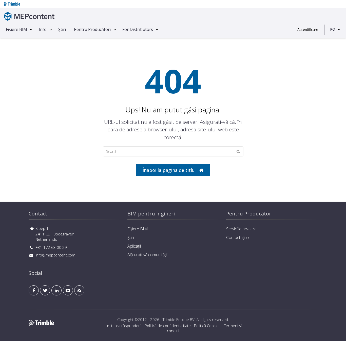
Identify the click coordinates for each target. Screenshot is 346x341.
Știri (62, 29)
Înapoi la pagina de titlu (169, 170)
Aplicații (134, 246)
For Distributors (137, 29)
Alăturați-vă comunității (147, 254)
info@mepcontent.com (55, 254)
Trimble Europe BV (179, 319)
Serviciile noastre (241, 229)
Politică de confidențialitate (168, 325)
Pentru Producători (92, 29)
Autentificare (307, 29)
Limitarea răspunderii (123, 325)
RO (332, 29)
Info (43, 29)
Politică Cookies (207, 325)
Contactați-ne (238, 237)
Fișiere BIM (16, 29)
